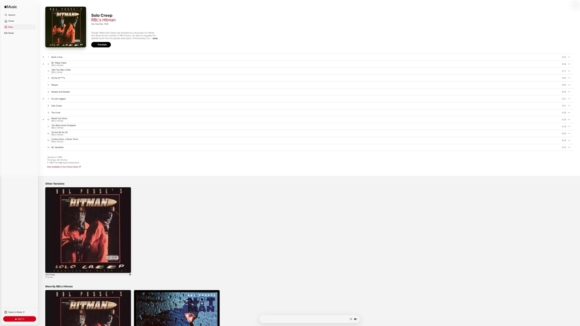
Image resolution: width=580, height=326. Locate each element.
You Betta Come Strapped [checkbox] (63, 125)
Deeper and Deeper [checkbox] (60, 92)
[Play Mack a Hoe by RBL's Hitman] (48, 57)
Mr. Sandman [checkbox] (57, 147)
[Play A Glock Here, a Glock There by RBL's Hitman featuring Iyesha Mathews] (48, 140)
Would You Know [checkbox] (59, 118)
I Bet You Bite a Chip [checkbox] (61, 70)
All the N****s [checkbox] (58, 78)
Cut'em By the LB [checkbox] (59, 132)
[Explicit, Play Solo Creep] (49, 269)
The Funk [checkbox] (55, 112)
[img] (10, 7)
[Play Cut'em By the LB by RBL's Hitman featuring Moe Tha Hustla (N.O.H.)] (48, 133)
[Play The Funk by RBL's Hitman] (48, 112)
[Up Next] (351, 319)
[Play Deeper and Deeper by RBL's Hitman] (48, 92)
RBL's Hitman (103, 20)
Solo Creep (50, 188)
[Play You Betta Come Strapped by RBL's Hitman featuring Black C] (48, 126)
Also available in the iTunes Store (62, 167)
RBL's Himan (57, 72)
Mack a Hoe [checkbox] (57, 57)
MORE (155, 38)
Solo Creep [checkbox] (56, 105)
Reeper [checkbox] (54, 85)
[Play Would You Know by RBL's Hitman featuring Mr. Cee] (48, 119)
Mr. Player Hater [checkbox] (59, 63)
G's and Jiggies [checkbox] (58, 98)
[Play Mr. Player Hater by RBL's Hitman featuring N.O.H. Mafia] (48, 64)
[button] (19, 15)
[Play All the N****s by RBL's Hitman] (48, 78)
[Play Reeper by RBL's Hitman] (48, 85)
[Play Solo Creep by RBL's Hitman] (48, 105)
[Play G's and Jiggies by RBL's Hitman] (48, 98)
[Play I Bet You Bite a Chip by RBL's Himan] (48, 71)
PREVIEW (562, 57)
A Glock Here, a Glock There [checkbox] (64, 139)
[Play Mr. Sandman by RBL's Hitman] (48, 147)
